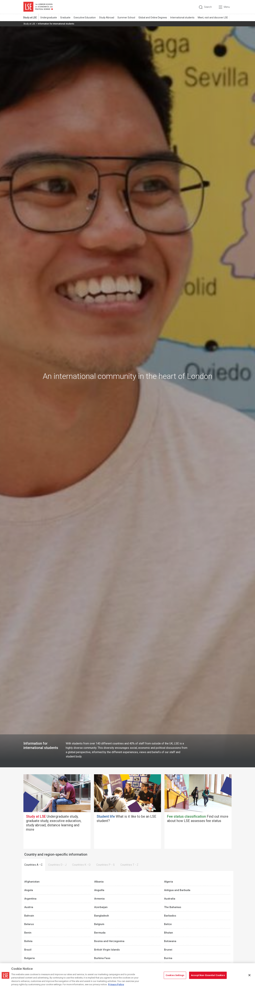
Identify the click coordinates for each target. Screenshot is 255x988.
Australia (169, 898)
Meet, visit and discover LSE (213, 17)
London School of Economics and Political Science (38, 7)
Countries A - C (33, 864)
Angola (28, 890)
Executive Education (85, 17)
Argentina (30, 898)
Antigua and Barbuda (177, 890)
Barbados (170, 915)
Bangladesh (101, 915)
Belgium (99, 924)
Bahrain (29, 915)
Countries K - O (81, 864)
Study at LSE (30, 17)
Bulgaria (29, 958)
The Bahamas (172, 907)
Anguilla (99, 890)
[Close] (249, 975)
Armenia (99, 898)
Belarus (29, 924)
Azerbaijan (101, 907)
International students (182, 17)
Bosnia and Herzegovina (109, 941)
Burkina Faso (102, 958)
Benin (27, 932)
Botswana (170, 941)
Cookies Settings (175, 975)
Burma (168, 958)
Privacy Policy (116, 984)
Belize (168, 924)
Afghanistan (32, 881)
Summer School (126, 17)
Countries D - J (57, 864)
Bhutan (168, 932)
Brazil (27, 949)
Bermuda (99, 932)
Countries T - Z (129, 864)
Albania (99, 881)
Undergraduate (48, 17)
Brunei (168, 949)
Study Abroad (106, 17)
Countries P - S (105, 864)
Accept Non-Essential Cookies (208, 975)
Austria (28, 907)
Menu (227, 7)
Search (208, 7)
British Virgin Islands (107, 949)
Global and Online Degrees (152, 17)
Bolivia (28, 941)
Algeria (168, 881)
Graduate (65, 17)
